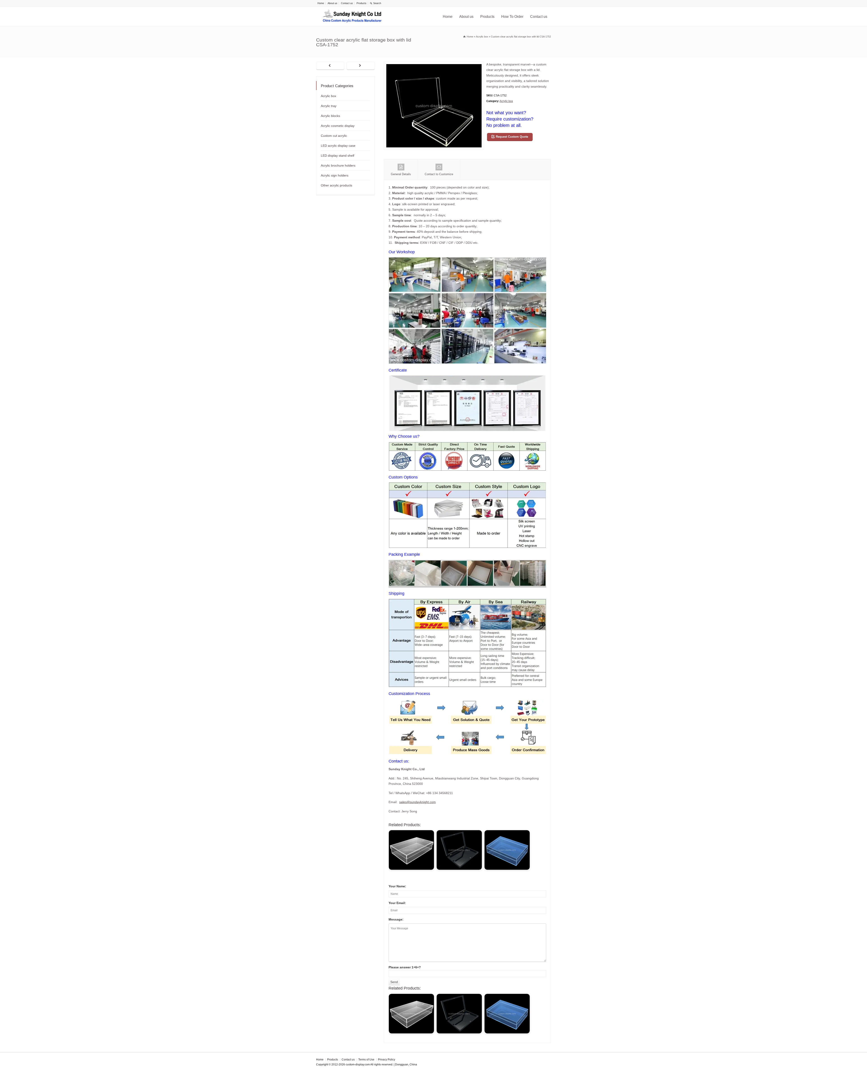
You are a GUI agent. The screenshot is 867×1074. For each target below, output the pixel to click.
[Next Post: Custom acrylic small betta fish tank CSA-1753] (361, 66)
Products (361, 3)
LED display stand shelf (337, 155)
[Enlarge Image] (434, 64)
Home (320, 3)
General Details (401, 174)
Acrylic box (506, 101)
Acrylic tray (328, 106)
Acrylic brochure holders (338, 165)
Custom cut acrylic (334, 135)
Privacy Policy (386, 1059)
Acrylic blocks (330, 116)
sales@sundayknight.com (417, 802)
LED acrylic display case (338, 145)
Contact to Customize (439, 174)
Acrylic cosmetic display (337, 126)
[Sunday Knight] (352, 16)
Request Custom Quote (512, 136)
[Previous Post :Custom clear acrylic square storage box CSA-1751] (330, 66)
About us (332, 3)
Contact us (347, 3)
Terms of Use (366, 1059)
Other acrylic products (336, 185)
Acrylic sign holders (334, 175)
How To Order (512, 17)
